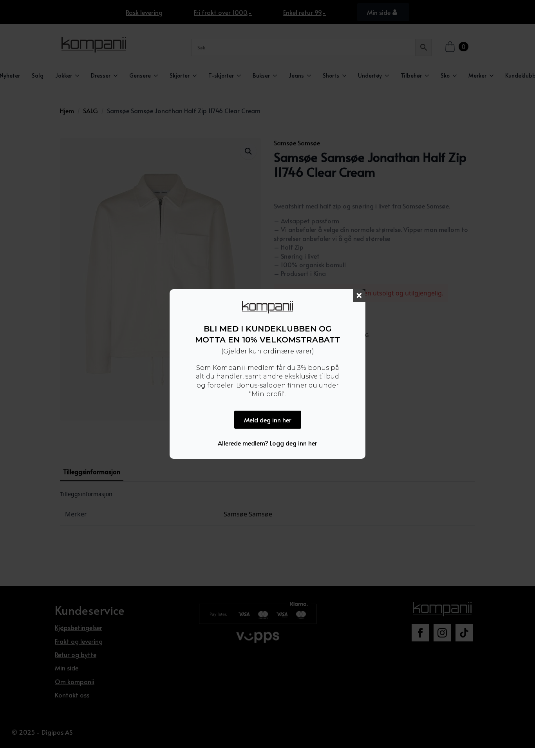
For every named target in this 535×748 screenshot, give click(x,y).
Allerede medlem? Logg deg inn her (267, 442)
